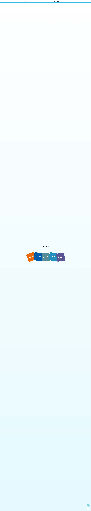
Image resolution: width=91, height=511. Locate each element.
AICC (37, 1)
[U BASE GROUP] (6, 1)
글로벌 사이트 (66, 1)
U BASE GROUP (26, 1)
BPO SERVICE (32, 1)
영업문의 (55, 1)
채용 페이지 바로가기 (60, 1)
